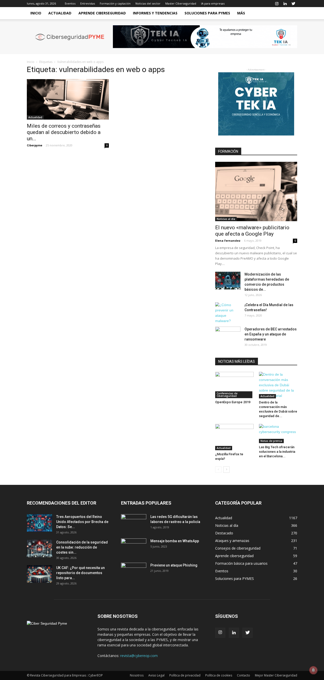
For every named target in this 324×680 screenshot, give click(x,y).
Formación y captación (115, 3)
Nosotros (137, 675)
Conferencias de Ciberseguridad (227, 395)
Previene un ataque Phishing (173, 565)
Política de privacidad (184, 675)
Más (241, 13)
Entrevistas (87, 3)
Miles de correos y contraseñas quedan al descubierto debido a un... (63, 132)
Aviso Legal (156, 675)
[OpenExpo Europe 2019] (234, 385)
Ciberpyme (34, 145)
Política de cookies (218, 675)
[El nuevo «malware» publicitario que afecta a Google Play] (256, 191)
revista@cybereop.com (139, 655)
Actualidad (59, 13)
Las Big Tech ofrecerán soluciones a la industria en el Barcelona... (277, 451)
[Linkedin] (285, 3)
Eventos (70, 3)
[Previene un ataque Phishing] (133, 571)
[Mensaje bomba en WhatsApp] (133, 547)
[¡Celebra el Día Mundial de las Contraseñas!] (227, 313)
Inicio (35, 13)
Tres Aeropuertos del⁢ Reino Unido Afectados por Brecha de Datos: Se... (82, 522)
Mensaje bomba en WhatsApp (174, 541)
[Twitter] (293, 3)
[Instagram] (276, 3)
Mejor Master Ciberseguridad (276, 675)
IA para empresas (213, 3)
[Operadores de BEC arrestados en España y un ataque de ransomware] (227, 335)
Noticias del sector (147, 3)
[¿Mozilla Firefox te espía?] (234, 437)
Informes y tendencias (155, 13)
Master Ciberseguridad (180, 3)
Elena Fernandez (227, 240)
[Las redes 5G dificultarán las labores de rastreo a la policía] (133, 523)
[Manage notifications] (313, 670)
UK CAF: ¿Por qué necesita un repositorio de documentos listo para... (80, 573)
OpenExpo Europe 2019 (232, 402)
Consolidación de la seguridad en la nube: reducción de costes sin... (82, 547)
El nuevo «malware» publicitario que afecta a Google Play (252, 230)
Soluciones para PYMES (207, 13)
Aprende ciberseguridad (102, 13)
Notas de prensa (271, 441)
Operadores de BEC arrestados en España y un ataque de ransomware (271, 334)
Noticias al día (226, 219)
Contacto (243, 675)
